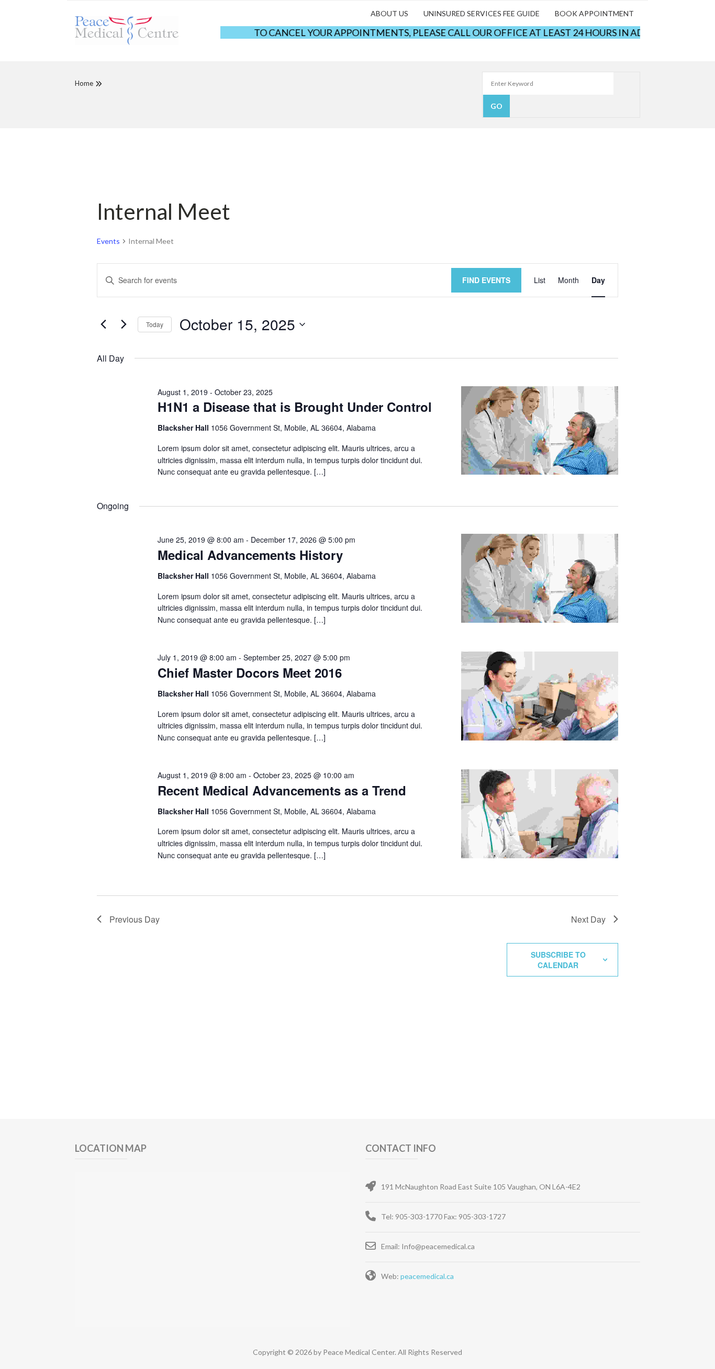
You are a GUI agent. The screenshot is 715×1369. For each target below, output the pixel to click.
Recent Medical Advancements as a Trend (282, 790)
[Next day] (123, 324)
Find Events (486, 280)
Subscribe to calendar (558, 959)
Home (84, 83)
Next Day (588, 919)
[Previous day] (103, 324)
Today (154, 324)
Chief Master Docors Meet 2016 (250, 672)
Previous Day (134, 919)
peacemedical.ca (427, 1276)
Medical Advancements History (250, 555)
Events (108, 241)
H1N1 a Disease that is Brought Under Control (295, 407)
